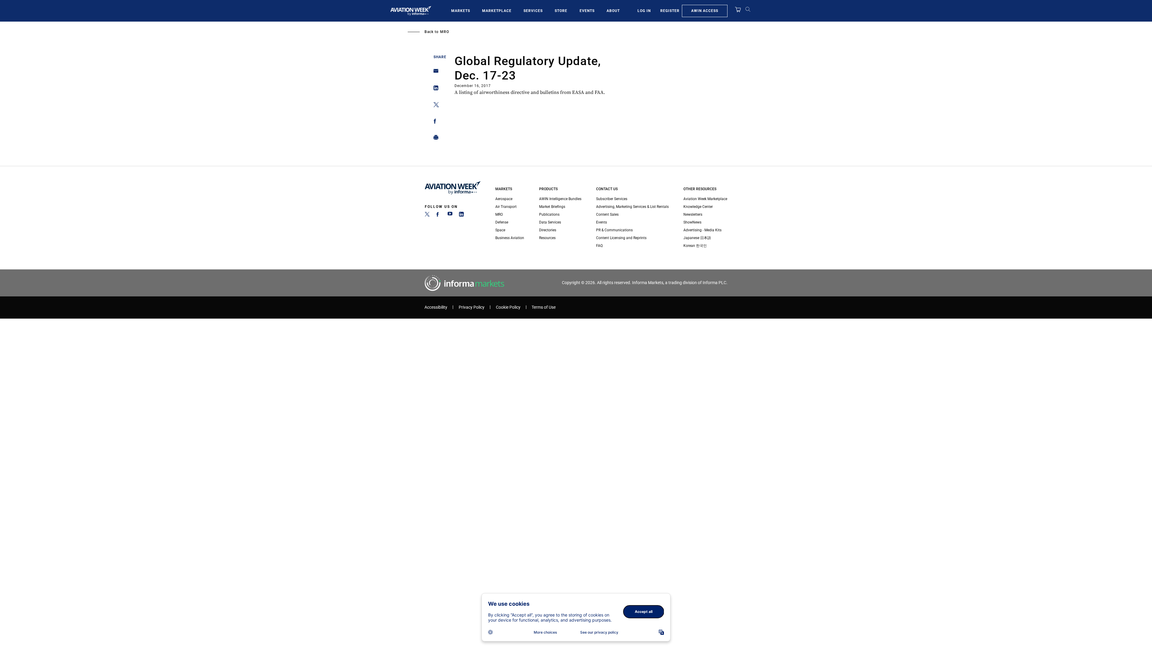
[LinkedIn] (461, 215)
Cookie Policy (508, 307)
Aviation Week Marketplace (705, 199)
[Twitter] (427, 215)
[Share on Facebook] (434, 122)
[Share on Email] (434, 72)
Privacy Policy (471, 307)
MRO (444, 32)
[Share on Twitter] (434, 106)
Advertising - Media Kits (702, 230)
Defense (501, 222)
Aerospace (503, 199)
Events (587, 11)
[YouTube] (450, 215)
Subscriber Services (611, 199)
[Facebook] (438, 215)
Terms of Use (544, 307)
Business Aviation (509, 238)
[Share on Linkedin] (434, 89)
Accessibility (435, 307)
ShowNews (692, 222)
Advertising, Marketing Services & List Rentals (632, 207)
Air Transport (506, 207)
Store (561, 11)
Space (500, 230)
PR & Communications (614, 230)
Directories (547, 230)
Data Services (550, 222)
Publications (549, 214)
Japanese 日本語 (697, 238)
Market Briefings (552, 207)
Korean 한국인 (695, 246)
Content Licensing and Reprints (621, 238)
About (613, 11)
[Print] (434, 138)
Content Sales (607, 214)
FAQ (599, 246)
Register (670, 11)
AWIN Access (704, 11)
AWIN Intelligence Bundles (560, 199)
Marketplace (497, 11)
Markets (460, 11)
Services (533, 11)
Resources (547, 238)
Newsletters (692, 214)
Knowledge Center (698, 207)
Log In (644, 11)
